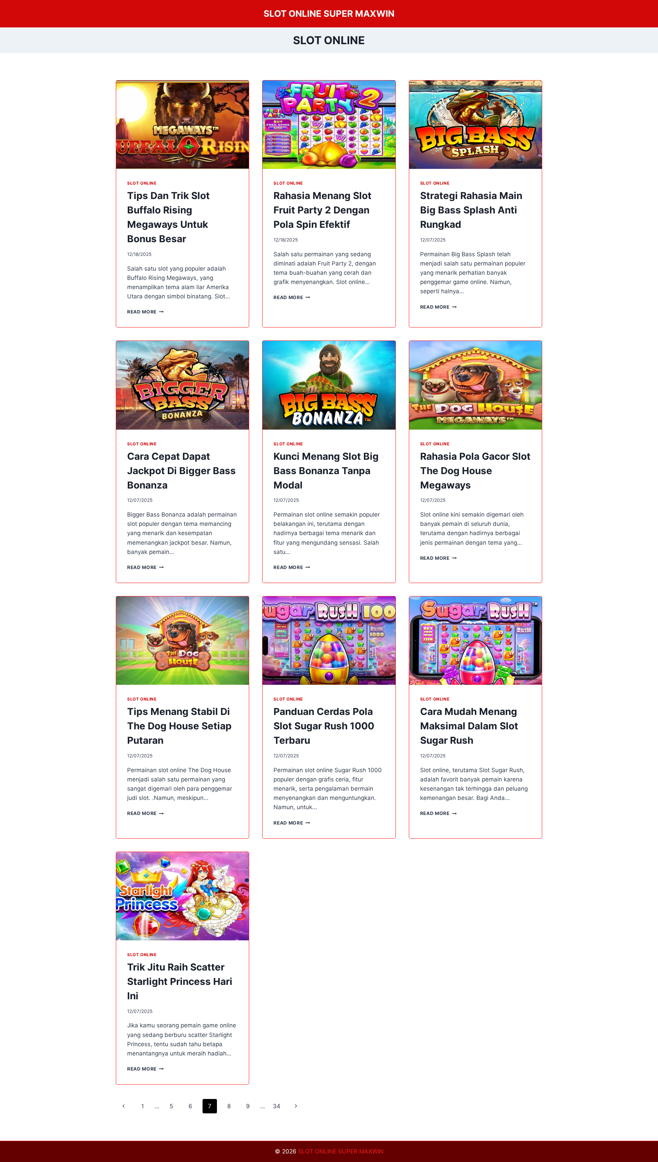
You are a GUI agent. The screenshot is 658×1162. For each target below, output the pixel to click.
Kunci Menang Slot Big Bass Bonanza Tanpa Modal (326, 470)
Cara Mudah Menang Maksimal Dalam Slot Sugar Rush (469, 726)
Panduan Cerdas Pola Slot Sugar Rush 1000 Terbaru (323, 726)
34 (276, 1106)
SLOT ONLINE (142, 183)
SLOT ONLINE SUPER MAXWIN (340, 1151)
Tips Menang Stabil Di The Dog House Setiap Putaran (179, 726)
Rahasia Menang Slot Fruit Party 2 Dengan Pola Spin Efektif (322, 210)
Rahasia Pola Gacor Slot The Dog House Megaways (475, 470)
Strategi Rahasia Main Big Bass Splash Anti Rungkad (471, 210)
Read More (145, 311)
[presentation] (182, 125)
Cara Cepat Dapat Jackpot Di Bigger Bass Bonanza (181, 470)
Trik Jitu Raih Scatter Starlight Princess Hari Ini (179, 981)
